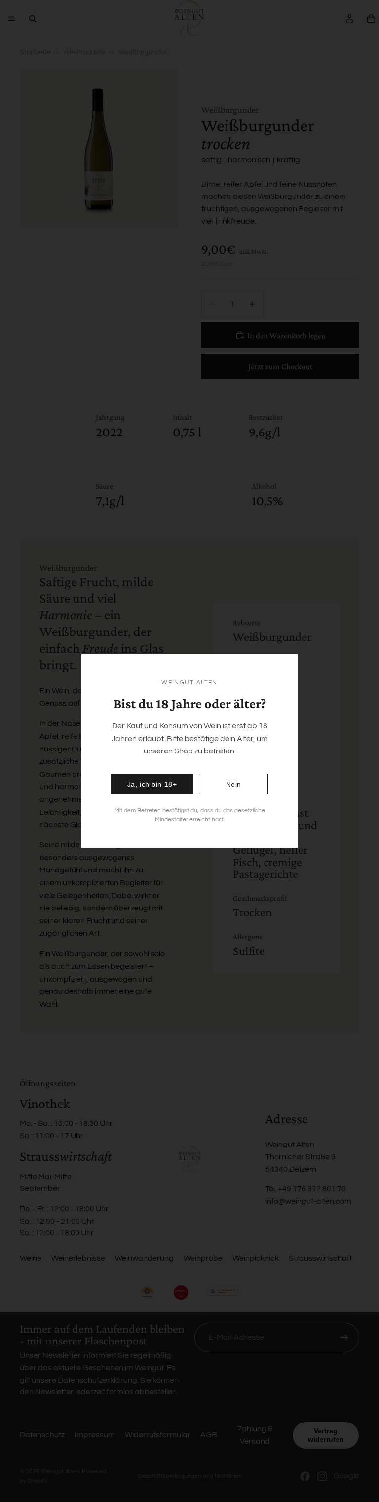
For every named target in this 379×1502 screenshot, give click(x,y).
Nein (233, 784)
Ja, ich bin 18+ (152, 784)
